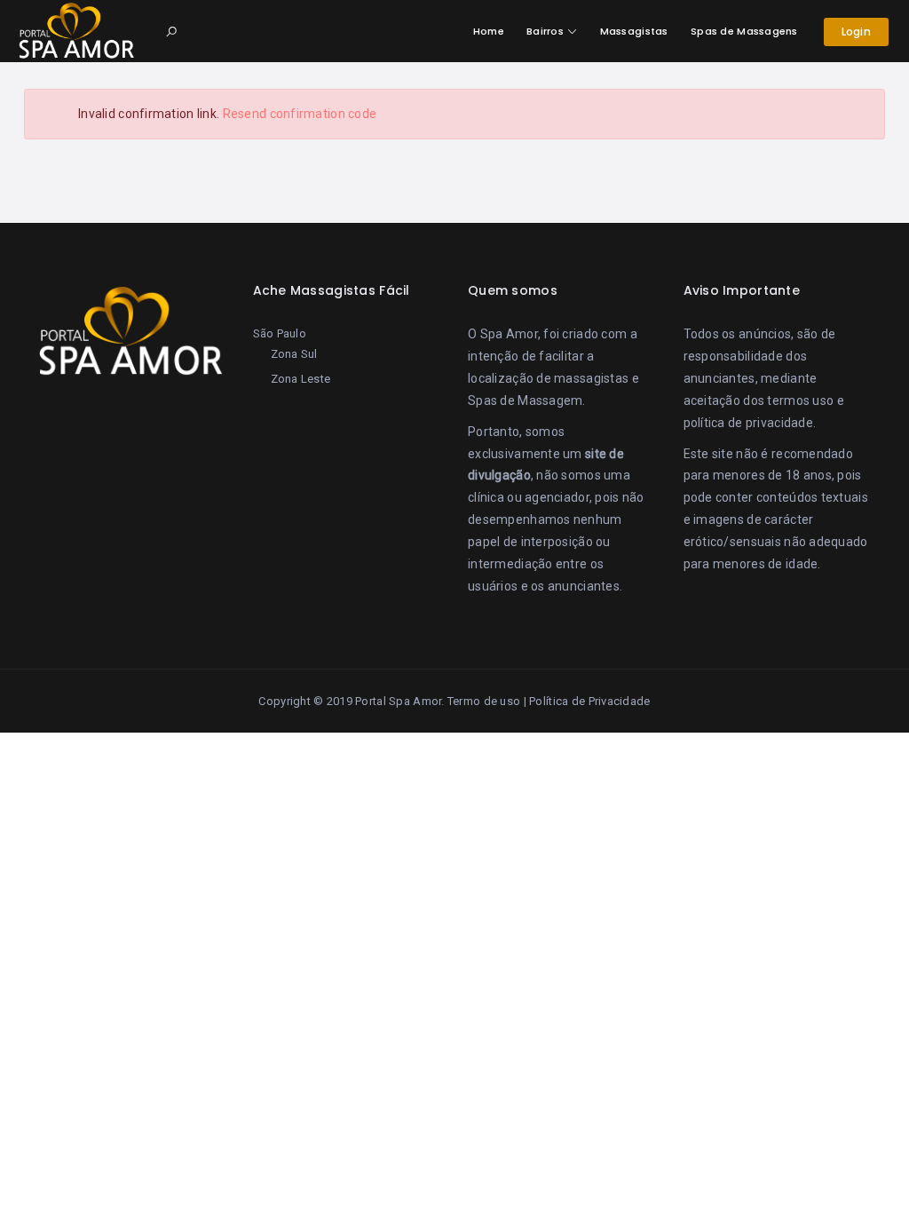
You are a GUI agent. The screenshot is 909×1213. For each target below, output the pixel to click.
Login (856, 31)
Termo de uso (483, 701)
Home (488, 31)
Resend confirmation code (300, 114)
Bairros (545, 31)
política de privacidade (748, 423)
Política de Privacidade (589, 701)
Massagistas (634, 31)
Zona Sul (294, 354)
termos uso (800, 400)
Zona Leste (301, 378)
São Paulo (280, 333)
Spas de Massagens (744, 31)
